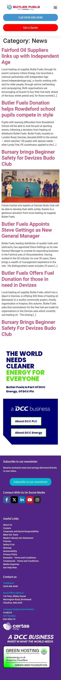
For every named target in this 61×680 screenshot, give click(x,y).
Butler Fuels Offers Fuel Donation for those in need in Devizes (28, 279)
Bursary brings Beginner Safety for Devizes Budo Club (28, 158)
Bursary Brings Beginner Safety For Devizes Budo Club (29, 328)
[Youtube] (29, 499)
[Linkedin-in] (21, 499)
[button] (55, 7)
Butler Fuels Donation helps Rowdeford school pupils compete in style (28, 109)
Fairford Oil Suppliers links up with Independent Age (30, 56)
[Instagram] (37, 499)
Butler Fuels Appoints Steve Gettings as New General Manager (27, 230)
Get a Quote (30, 27)
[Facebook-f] (6, 499)
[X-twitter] (14, 499)
